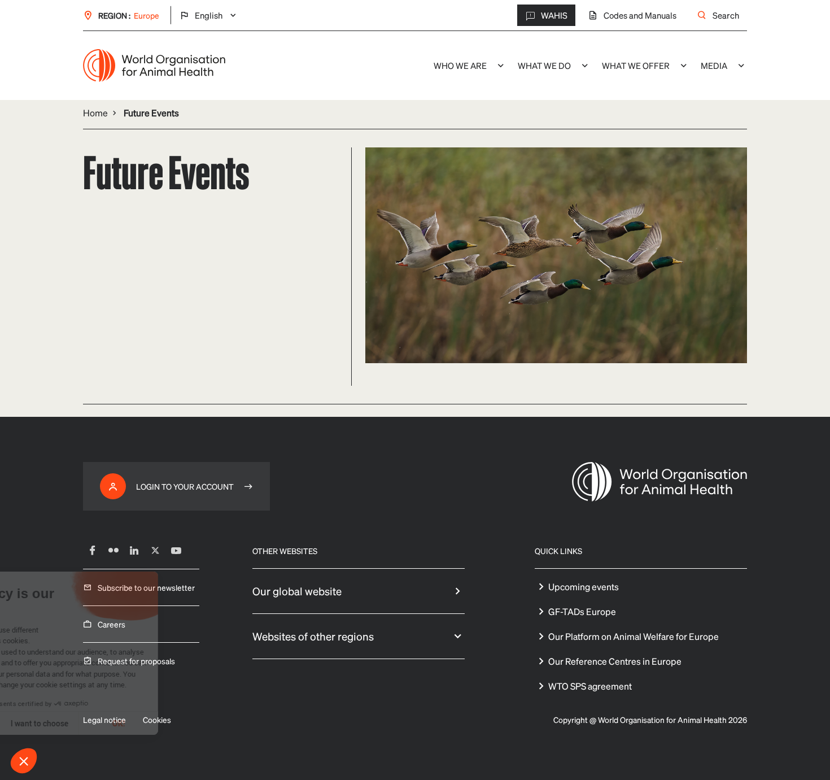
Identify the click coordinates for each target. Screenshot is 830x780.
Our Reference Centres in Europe (615, 661)
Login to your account (185, 486)
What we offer (636, 65)
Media (714, 65)
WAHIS (554, 15)
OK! (209, 723)
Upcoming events (583, 586)
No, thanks (50, 723)
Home (95, 113)
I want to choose (130, 723)
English (208, 15)
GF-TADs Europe (582, 611)
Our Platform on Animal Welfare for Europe (633, 636)
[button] (23, 760)
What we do (544, 65)
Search (726, 15)
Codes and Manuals (640, 15)
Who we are (460, 65)
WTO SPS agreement (590, 686)
